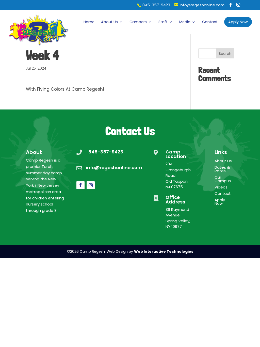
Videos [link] (221, 187)
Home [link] (89, 22)
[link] (39, 28)
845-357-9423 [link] (156, 5)
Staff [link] (163, 22)
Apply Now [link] (220, 202)
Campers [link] (138, 22)
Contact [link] (210, 22)
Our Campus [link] (223, 179)
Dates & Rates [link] (222, 170)
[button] (230, 5)
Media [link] (184, 22)
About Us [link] (109, 22)
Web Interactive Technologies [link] (163, 251)
